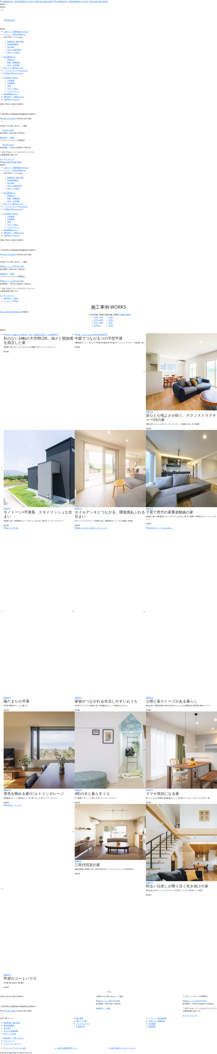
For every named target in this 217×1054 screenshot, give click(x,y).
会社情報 (11, 78)
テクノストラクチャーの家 (14, 1048)
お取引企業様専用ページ (67, 1048)
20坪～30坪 (98, 317)
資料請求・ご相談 (14, 97)
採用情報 (10, 94)
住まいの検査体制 (11, 1031)
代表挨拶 (10, 80)
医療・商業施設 (13, 62)
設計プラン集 (14, 68)
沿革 (9, 86)
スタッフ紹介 (12, 88)
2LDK (110, 317)
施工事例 (9, 57)
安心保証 (10, 47)
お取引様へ (12, 99)
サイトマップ (9, 1041)
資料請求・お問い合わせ (14, 1038)
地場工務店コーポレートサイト (123, 1048)
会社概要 (10, 83)
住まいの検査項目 (14, 50)
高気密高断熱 (12, 44)
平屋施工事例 (124, 314)
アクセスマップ (13, 91)
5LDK (110, 325)
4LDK (110, 323)
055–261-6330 (9, 118)
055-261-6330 (8, 130)
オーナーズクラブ (7, 159)
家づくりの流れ (13, 52)
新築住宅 (10, 59)
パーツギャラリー (16, 70)
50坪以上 (97, 325)
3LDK (110, 320)
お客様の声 (13, 73)
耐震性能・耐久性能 (15, 41)
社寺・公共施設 (13, 65)
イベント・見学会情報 (15, 34)
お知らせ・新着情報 (16, 31)
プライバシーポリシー (13, 1043)
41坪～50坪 (98, 323)
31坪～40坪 (98, 320)
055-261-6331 (8, 145)
